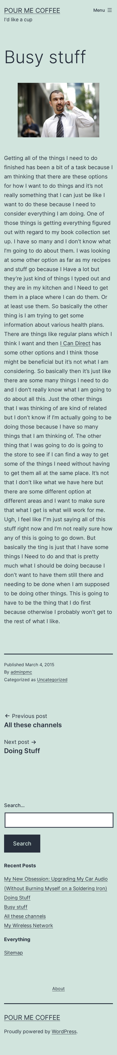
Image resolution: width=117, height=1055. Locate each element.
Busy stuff (15, 907)
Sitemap (13, 953)
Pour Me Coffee (32, 10)
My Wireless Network (28, 925)
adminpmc (21, 672)
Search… (14, 805)
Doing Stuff (17, 898)
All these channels (25, 916)
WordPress (64, 1031)
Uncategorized (52, 679)
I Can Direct (75, 343)
